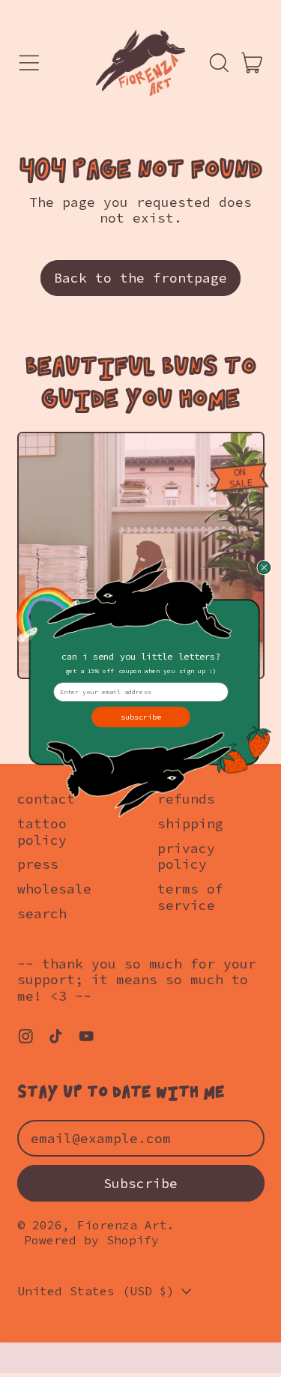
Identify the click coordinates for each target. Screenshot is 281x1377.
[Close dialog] (264, 567)
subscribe (140, 716)
